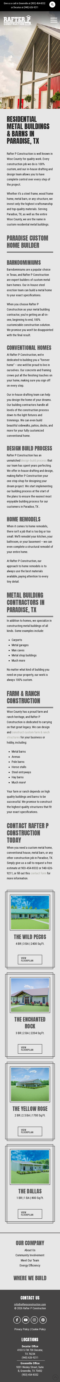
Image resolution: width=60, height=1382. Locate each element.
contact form (38, 873)
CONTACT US (30, 1298)
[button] (52, 5)
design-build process (34, 460)
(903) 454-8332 (38, 3)
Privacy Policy (21, 1329)
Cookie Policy (38, 1329)
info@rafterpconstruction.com (30, 1304)
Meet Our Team (30, 1260)
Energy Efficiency (30, 1265)
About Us (30, 1250)
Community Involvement (30, 1255)
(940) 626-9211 (31, 7)
